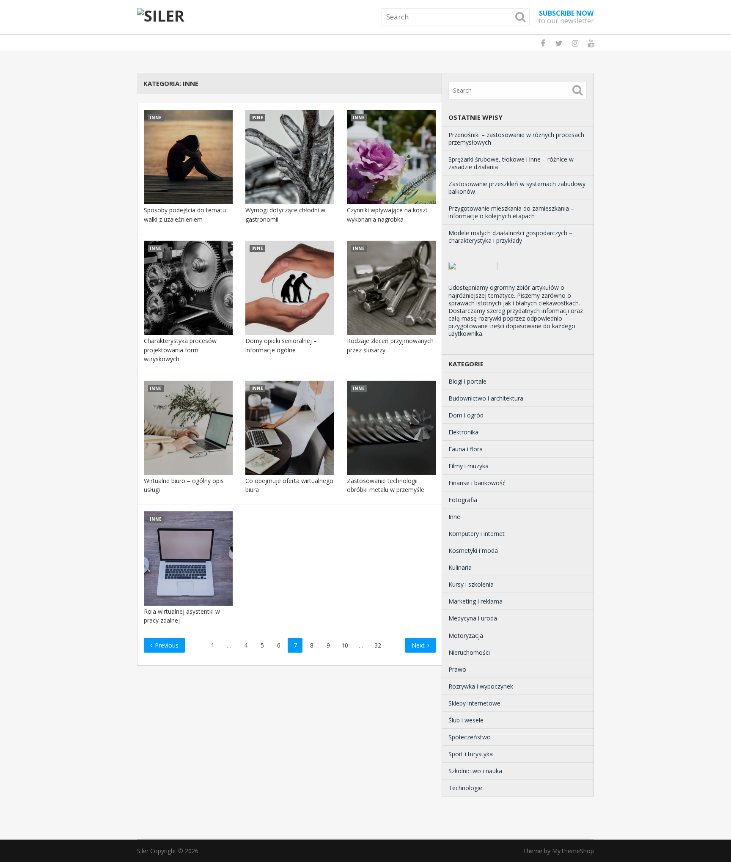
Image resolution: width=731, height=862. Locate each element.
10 (344, 645)
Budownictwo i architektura (485, 398)
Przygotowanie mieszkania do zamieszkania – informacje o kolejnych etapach (511, 212)
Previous (166, 645)
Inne (454, 517)
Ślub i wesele (466, 720)
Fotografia (462, 500)
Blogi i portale (467, 381)
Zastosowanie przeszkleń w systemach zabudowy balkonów (516, 187)
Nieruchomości (469, 652)
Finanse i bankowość (477, 483)
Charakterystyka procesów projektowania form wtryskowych (180, 350)
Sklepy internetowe (474, 703)
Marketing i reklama (475, 601)
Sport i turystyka (470, 754)
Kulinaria (460, 567)
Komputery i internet (476, 534)
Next (419, 645)
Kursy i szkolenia (471, 584)
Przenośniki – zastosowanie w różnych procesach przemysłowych (516, 138)
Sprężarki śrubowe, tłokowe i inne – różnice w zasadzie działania (511, 163)
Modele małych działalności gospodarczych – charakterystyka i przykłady (510, 236)
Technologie (465, 788)
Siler (142, 851)
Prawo (457, 669)
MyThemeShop (573, 851)
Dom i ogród (466, 415)
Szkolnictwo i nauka (475, 771)
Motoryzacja (465, 635)
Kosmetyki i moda (473, 550)
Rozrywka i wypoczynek (480, 686)
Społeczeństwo (469, 737)
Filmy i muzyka (468, 466)
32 (377, 645)
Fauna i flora (465, 449)
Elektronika (463, 432)
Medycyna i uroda (472, 618)
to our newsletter (566, 16)
